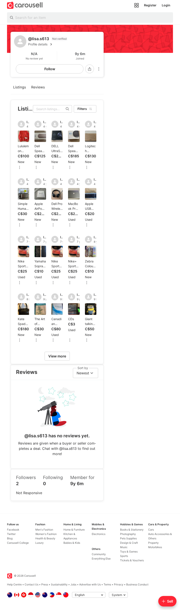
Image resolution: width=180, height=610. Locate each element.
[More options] (99, 69)
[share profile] (89, 69)
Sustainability (59, 584)
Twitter (11, 534)
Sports (124, 556)
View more (57, 356)
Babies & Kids (71, 542)
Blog (10, 538)
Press (44, 584)
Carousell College (18, 542)
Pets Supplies (128, 538)
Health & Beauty (45, 538)
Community (99, 554)
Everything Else (101, 558)
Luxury (39, 542)
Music (124, 547)
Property (153, 542)
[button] (64, 44)
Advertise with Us (90, 584)
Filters (82, 109)
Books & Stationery (132, 529)
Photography (128, 534)
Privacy (118, 584)
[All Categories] (136, 5)
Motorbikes (155, 547)
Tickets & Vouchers (132, 560)
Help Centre (14, 584)
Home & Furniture (74, 529)
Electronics (98, 534)
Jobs (73, 584)
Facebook (13, 529)
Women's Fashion (46, 534)
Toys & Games (129, 551)
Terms (107, 584)
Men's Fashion (44, 529)
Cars (151, 529)
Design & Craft (129, 542)
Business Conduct (137, 584)
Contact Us (31, 584)
